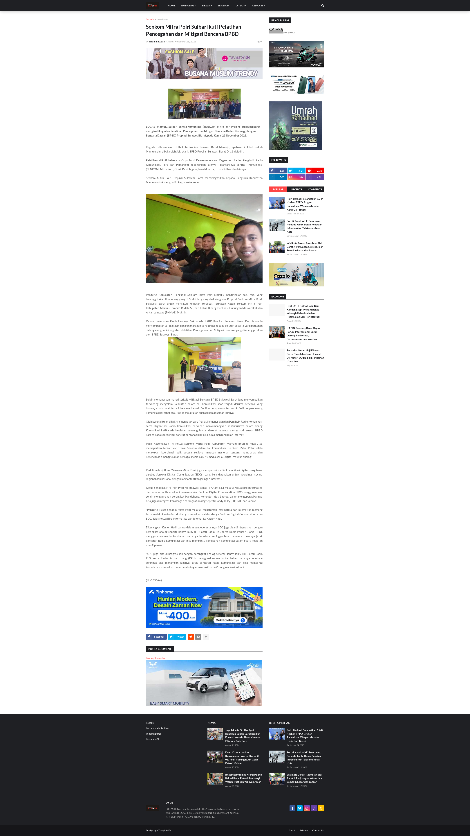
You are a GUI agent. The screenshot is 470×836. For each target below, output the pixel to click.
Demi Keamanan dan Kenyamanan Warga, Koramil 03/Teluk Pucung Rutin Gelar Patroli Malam (242, 758)
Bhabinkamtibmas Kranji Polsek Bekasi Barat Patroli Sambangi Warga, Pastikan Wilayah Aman (243, 778)
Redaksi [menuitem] (257, 5)
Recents (296, 189)
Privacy (304, 830)
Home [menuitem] (172, 5)
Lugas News (162, 19)
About (292, 830)
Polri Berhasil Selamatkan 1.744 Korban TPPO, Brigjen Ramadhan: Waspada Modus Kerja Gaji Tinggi (305, 204)
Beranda (150, 19)
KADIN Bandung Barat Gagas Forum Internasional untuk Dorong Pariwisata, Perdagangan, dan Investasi (303, 333)
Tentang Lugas (153, 733)
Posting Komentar (155, 658)
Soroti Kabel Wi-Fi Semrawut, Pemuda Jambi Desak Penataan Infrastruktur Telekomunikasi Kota (304, 226)
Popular (278, 189)
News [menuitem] (206, 5)
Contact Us (318, 830)
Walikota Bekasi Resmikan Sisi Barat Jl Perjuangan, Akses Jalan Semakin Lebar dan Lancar (305, 247)
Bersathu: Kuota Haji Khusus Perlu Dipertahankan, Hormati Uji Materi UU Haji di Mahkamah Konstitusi (305, 356)
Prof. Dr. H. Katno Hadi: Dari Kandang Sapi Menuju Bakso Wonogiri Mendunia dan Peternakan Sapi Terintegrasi (303, 311)
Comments (315, 189)
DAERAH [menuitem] (241, 5)
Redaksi (150, 722)
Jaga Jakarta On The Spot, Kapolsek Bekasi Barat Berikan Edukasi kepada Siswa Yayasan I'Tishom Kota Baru (242, 735)
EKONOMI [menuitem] (224, 5)
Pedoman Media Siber (157, 728)
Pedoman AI (152, 739)
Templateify (164, 830)
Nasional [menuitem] (187, 5)
